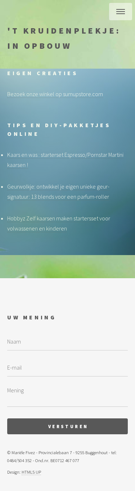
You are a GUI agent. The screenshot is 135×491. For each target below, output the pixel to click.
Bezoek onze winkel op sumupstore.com (55, 94)
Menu (120, 11)
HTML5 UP (31, 472)
